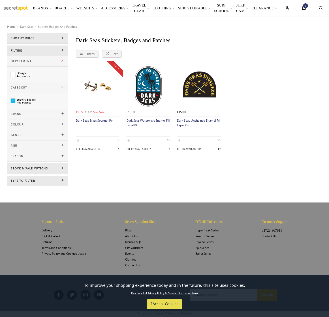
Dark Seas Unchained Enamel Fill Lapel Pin (198, 123)
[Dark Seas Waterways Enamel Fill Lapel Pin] (148, 86)
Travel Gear (139, 8)
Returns (47, 242)
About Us (131, 236)
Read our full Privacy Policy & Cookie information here (164, 293)
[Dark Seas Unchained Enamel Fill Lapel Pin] (198, 86)
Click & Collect (51, 236)
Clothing (162, 8)
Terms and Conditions (56, 248)
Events (129, 254)
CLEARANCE (263, 8)
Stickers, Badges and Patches (26, 101)
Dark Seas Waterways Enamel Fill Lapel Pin (148, 123)
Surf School (221, 8)
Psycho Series (204, 242)
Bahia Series (203, 254)
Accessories (113, 8)
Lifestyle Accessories (23, 74)
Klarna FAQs (133, 242)
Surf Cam (240, 8)
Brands (40, 8)
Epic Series (202, 248)
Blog (128, 230)
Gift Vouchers (134, 248)
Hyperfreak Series (207, 230)
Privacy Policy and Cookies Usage (64, 254)
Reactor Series (204, 236)
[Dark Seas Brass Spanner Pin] (97, 86)
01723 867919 (272, 230)
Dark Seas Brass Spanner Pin (94, 121)
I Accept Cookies (164, 304)
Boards (62, 8)
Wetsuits (85, 8)
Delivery (47, 230)
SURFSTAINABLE (192, 8)
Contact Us (132, 265)
